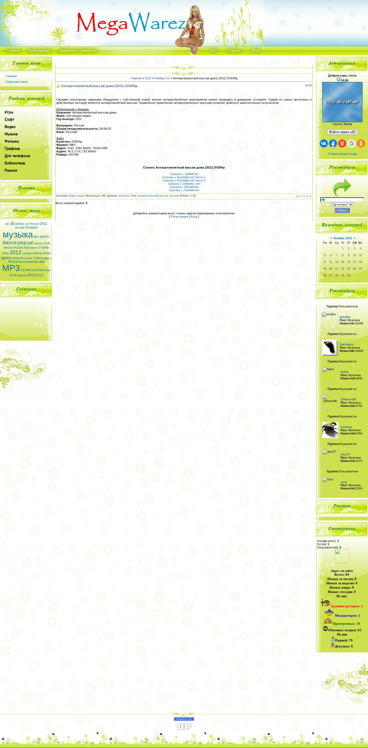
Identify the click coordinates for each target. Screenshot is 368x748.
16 (348, 261)
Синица (346, 426)
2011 (43, 224)
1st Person (32, 223)
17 (354, 261)
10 (354, 255)
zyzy (344, 481)
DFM (12, 275)
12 (325, 261)
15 (342, 261)
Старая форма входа (342, 153)
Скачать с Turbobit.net (184, 190)
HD (23, 270)
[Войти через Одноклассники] (361, 143)
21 (336, 268)
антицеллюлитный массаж (153, 195)
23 (348, 268)
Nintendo (18, 258)
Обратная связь (17, 81)
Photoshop (15, 261)
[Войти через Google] (351, 143)
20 (330, 268)
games (45, 236)
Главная (11, 76)
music (28, 258)
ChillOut (38, 258)
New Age (44, 270)
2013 (31, 275)
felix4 (344, 371)
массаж (173, 195)
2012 (15, 252)
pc (7, 224)
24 (354, 268)
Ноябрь (160, 78)
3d (12, 223)
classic (38, 243)
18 (360, 261)
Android (22, 275)
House (18, 247)
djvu (36, 236)
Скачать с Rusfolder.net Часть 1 (184, 177)
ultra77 (345, 454)
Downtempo (31, 261)
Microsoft (32, 270)
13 (330, 261)
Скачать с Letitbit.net (184, 174)
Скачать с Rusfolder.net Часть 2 (184, 180)
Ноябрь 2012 (343, 238)
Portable (31, 227)
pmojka (345, 316)
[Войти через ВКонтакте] (324, 143)
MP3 (11, 268)
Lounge (27, 253)
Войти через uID (342, 132)
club (47, 243)
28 (336, 275)
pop (22, 242)
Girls (5, 253)
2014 (39, 275)
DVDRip (43, 247)
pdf (30, 243)
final (41, 261)
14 (336, 261)
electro (8, 247)
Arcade (20, 227)
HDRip (46, 253)
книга (37, 253)
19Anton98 (348, 399)
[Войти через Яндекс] (342, 143)
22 (342, 268)
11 (360, 255)
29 (342, 275)
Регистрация (179, 216)
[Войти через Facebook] (333, 143)
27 (330, 275)
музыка (18, 234)
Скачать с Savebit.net (184, 186)
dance (9, 242)
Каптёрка (124, 195)
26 (325, 275)
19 (325, 268)
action (19, 224)
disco (47, 258)
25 (360, 268)
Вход (193, 216)
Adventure (30, 247)
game (6, 258)
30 (348, 275)
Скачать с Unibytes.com (184, 183)
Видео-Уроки (76, 195)
